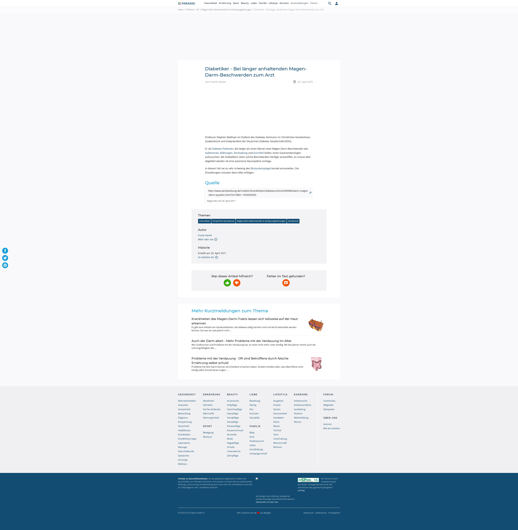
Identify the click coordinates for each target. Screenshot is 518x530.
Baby (252, 432)
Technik (277, 430)
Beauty (245, 3)
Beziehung (255, 400)
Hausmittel (183, 426)
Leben (253, 445)
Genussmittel (280, 413)
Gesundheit (210, 3)
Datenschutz (321, 512)
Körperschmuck (235, 430)
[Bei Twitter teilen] (5, 258)
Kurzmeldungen (299, 3)
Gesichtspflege (234, 409)
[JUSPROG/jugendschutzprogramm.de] (308, 480)
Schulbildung (256, 449)
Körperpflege (233, 426)
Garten (276, 409)
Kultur (276, 421)
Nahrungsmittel (211, 417)
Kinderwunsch (257, 441)
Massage (182, 447)
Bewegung (208, 432)
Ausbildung (299, 409)
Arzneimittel (184, 409)
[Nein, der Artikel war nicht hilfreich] (236, 282)
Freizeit (277, 405)
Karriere (284, 3)
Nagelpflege (233, 442)
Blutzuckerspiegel (261, 168)
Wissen (297, 421)
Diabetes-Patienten (222, 148)
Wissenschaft (280, 442)
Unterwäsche (234, 451)
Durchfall (258, 152)
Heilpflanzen (184, 430)
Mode (230, 438)
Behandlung (184, 413)
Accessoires (233, 400)
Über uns (330, 418)
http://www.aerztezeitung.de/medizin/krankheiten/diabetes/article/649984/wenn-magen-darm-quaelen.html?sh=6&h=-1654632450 (258, 193)
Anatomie (183, 405)
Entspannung (185, 421)
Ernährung (225, 3)
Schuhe (231, 447)
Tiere (275, 434)
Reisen (276, 426)
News (180, 9)
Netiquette (328, 409)
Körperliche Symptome (223, 221)
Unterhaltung (280, 438)
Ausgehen (278, 400)
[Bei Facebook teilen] (5, 251)
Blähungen (226, 152)
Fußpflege (232, 405)
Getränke (207, 405)
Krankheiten (184, 434)
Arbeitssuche (300, 400)
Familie (263, 3)
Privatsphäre (334, 512)
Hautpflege (232, 421)
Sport (236, 3)
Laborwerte (184, 442)
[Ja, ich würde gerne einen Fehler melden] (286, 282)
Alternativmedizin (187, 400)
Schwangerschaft (258, 453)
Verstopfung (241, 152)
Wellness (182, 464)
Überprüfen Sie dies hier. (267, 502)
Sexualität (255, 417)
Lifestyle (273, 3)
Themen (190, 9)
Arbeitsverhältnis (302, 405)
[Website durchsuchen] (329, 3)
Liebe (254, 3)
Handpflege (233, 417)
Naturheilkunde (186, 451)
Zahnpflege (232, 455)
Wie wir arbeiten (331, 428)
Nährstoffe (208, 413)
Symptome (293, 221)
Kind (252, 436)
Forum (314, 3)
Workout (207, 436)
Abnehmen (208, 400)
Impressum (309, 512)
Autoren (327, 424)
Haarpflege (232, 413)
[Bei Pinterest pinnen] (5, 265)
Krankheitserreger (187, 438)
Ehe (251, 409)
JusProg (301, 490)
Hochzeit (254, 413)
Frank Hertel (205, 235)
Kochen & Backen (212, 409)
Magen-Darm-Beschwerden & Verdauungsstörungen (226, 9)
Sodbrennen (212, 152)
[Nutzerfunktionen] (336, 3)
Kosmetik (231, 434)
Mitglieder (328, 405)
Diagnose (183, 417)
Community (329, 400)
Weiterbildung (301, 417)
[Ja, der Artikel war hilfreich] (227, 282)
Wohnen (277, 447)
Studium (298, 413)
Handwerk (278, 417)
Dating (253, 405)
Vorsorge (183, 459)
